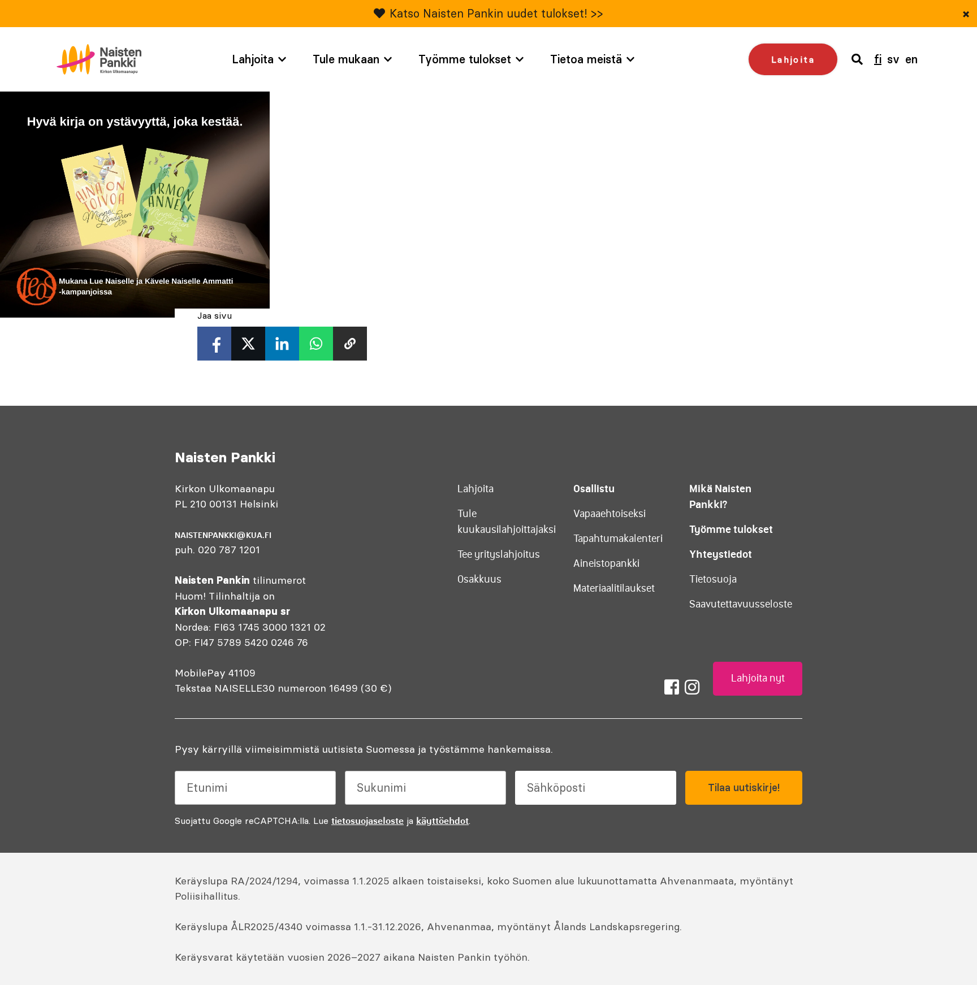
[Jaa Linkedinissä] (282, 344)
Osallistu (594, 488)
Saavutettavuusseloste (740, 604)
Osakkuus (479, 579)
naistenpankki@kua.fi (223, 535)
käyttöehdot (442, 820)
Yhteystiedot (720, 554)
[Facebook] (671, 687)
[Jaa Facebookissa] (214, 344)
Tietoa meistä (586, 59)
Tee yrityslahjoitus (498, 554)
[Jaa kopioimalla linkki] (350, 344)
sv (893, 59)
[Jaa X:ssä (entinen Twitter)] (248, 344)
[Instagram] (692, 687)
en (911, 59)
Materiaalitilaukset (614, 588)
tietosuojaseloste (367, 820)
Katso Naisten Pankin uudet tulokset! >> (496, 13)
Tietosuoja (713, 579)
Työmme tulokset (464, 59)
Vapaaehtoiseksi (609, 513)
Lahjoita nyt (758, 678)
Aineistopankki (606, 563)
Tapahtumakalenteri (618, 538)
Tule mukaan (346, 59)
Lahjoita (253, 59)
